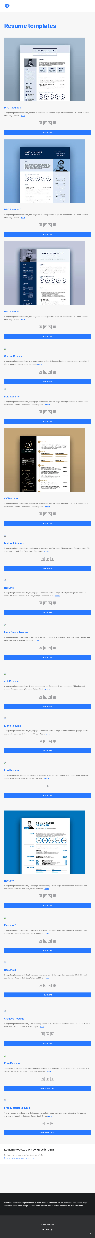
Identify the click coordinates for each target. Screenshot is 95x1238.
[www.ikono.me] (7, 6)
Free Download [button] (47, 1088)
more (23, 116)
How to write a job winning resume (19, 1158)
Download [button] (47, 133)
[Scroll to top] (90, 1233)
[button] (89, 6)
